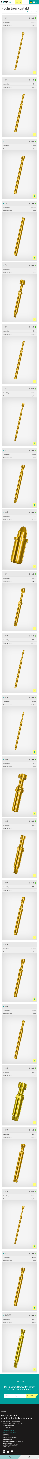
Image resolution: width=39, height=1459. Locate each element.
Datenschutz (6, 1436)
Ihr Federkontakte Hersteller (10, 1438)
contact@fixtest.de (8, 1430)
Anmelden (30, 1396)
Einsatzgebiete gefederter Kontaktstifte (12, 1441)
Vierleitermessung (7, 1439)
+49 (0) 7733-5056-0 (9, 1432)
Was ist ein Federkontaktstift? (10, 1445)
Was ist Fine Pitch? (7, 1443)
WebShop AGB (6, 1447)
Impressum (5, 1434)
